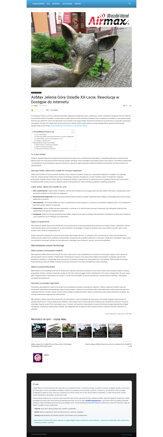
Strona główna (35, 10)
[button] (129, 4)
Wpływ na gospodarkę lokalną (44, 146)
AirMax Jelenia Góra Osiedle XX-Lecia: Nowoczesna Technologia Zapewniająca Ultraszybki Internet (51, 345)
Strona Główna (38, 4)
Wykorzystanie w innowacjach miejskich (47, 144)
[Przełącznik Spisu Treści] (72, 132)
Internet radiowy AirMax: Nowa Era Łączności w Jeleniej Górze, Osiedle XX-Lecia (108, 345)
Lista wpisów (67, 4)
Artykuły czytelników (45, 10)
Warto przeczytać (127, 434)
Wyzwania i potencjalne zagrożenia (45, 148)
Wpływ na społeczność (43, 140)
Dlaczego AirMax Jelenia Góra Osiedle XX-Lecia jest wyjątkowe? (55, 136)
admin (35, 105)
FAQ (48, 4)
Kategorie (56, 4)
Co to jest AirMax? (41, 134)
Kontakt (78, 4)
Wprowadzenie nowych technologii (43, 142)
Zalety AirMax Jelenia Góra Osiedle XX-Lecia (49, 138)
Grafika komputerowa (93, 400)
